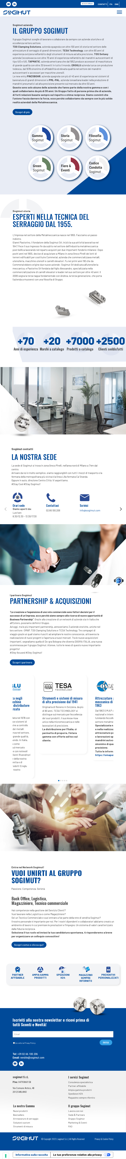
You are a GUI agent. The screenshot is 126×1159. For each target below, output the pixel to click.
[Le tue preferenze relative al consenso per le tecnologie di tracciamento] (6, 1156)
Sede (70, 1114)
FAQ (70, 1126)
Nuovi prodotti (20, 1111)
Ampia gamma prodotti (80, 1089)
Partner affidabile (77, 1086)
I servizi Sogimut (78, 1077)
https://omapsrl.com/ (108, 754)
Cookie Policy (108, 1139)
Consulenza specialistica (80, 1082)
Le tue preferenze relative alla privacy (77, 1154)
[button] (5, 508)
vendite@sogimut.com (32, 1057)
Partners (80, 1114)
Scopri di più (22, 112)
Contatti (102, 4)
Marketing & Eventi (77, 1122)
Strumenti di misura (23, 1126)
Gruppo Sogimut (76, 1118)
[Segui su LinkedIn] (14, 4)
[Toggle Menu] (119, 12)
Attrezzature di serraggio (25, 1118)
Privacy (97, 1139)
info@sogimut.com (90, 510)
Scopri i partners (22, 662)
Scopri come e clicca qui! (29, 944)
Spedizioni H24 (75, 1093)
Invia (106, 1042)
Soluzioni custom (21, 1122)
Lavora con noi (75, 1111)
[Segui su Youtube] (8, 4)
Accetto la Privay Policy (25, 1043)
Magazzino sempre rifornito (81, 1097)
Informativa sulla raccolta (32, 1154)
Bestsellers (18, 1114)
